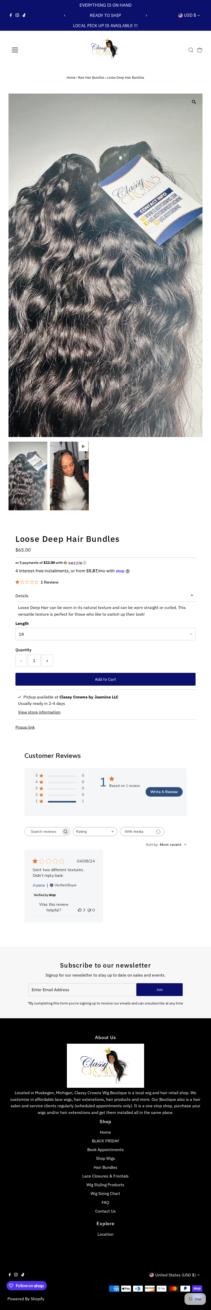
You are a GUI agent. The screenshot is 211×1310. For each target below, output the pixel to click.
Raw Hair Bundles (91, 77)
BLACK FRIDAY (105, 1140)
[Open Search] (191, 50)
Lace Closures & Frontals (105, 1176)
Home (71, 77)
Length (22, 623)
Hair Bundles (105, 1167)
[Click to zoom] (194, 102)
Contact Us (105, 1211)
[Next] (146, 15)
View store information (39, 712)
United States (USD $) (175, 1274)
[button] (105, 562)
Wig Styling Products (105, 1184)
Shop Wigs (105, 1158)
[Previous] (65, 15)
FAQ (105, 1202)
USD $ (190, 15)
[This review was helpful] (80, 910)
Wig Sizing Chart (105, 1193)
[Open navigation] (31, 50)
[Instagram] (17, 15)
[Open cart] (199, 50)
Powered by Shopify (25, 1298)
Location (105, 1234)
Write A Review (164, 791)
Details (22, 595)
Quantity (23, 649)
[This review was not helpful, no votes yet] (89, 910)
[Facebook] (10, 15)
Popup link (25, 727)
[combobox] (95, 831)
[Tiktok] (24, 15)
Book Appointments (105, 1149)
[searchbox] (43, 831)
